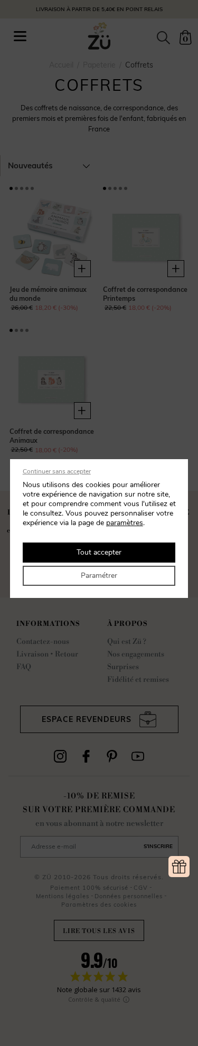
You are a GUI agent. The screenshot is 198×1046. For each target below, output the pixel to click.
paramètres (124, 523)
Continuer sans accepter (57, 471)
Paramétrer (99, 575)
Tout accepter (99, 552)
